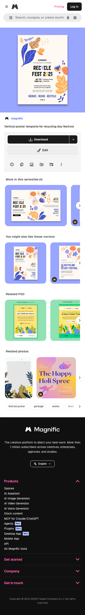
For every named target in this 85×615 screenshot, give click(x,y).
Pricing (59, 6)
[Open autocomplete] (9, 17)
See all (37, 179)
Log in (74, 6)
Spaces (9, 488)
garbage (39, 406)
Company (11, 571)
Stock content (13, 513)
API (6, 544)
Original (26, 35)
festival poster (16, 406)
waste (55, 406)
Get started (13, 559)
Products (11, 481)
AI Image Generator (17, 498)
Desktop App (16, 533)
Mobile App (11, 538)
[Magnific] (42, 430)
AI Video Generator (16, 503)
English (42, 463)
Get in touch (13, 583)
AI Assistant (12, 493)
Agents (12, 523)
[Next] (79, 205)
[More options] (61, 164)
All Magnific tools (15, 549)
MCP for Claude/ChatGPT (21, 518)
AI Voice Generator (16, 508)
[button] (42, 464)
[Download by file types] (73, 139)
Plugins (12, 528)
